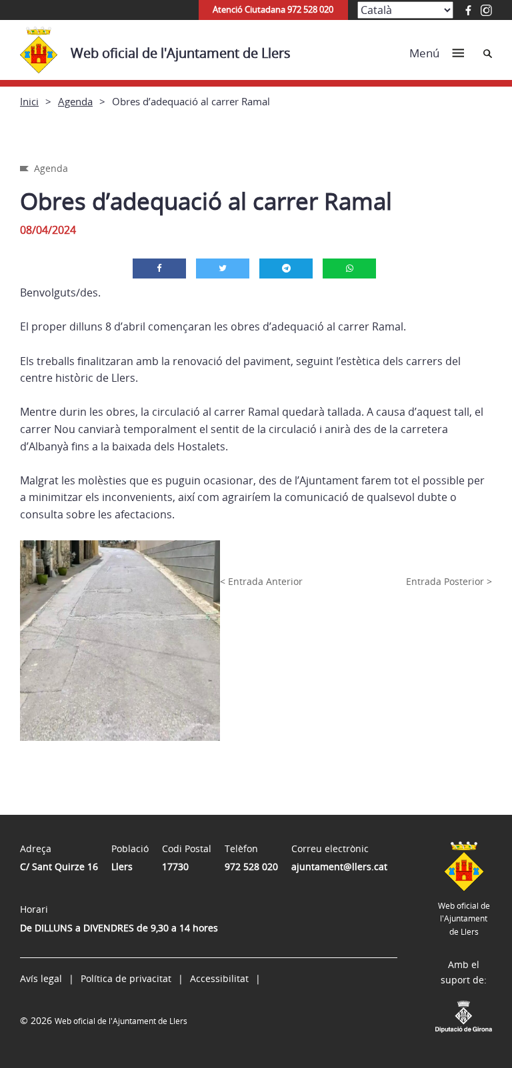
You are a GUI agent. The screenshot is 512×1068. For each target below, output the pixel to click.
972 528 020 (251, 866)
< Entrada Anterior (261, 581)
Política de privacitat (126, 978)
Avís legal (41, 978)
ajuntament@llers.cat (339, 866)
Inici (29, 101)
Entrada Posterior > (449, 581)
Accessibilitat (219, 978)
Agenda (75, 101)
